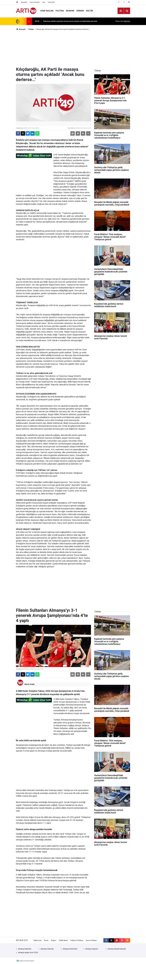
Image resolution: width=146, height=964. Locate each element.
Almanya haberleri (24, 949)
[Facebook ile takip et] (106, 940)
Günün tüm (122, 21)
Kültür (89, 11)
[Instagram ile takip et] (122, 940)
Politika (60, 11)
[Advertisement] (73, 49)
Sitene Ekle (51, 2)
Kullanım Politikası (77, 940)
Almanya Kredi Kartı (70, 949)
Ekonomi (70, 11)
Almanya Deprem (91, 949)
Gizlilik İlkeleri (63, 940)
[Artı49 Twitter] (124, 2)
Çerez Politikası (91, 940)
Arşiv (43, 2)
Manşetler (24, 2)
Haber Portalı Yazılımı (27, 961)
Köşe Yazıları (47, 11)
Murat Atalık (29, 684)
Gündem (80, 11)
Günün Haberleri (35, 2)
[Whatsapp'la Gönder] (37, 133)
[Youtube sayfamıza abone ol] (116, 940)
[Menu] (121, 11)
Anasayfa (21, 29)
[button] (78, 133)
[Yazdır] (72, 133)
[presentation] (23, 21)
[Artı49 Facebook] (119, 2)
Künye (46, 940)
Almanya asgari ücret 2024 (28, 952)
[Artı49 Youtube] (129, 2)
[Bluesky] (28, 133)
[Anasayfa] (17, 2)
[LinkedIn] (32, 133)
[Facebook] (18, 133)
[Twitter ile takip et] (111, 940)
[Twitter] (23, 133)
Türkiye (31, 29)
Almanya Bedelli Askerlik (117, 949)
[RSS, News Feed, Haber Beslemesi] (127, 940)
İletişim (53, 940)
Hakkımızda (37, 940)
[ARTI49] (26, 11)
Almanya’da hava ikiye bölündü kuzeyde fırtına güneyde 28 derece (67, 21)
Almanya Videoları (47, 949)
